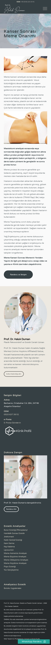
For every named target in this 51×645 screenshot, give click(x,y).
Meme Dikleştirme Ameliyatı (16, 560)
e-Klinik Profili (35, 639)
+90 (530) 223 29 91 (28, 2)
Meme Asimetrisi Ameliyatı (15, 553)
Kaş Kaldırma (9, 547)
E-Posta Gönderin (12, 423)
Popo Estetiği (10, 566)
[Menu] (43, 9)
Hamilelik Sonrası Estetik (14, 533)
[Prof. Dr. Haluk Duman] (21, 9)
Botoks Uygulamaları (12, 588)
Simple (26, 639)
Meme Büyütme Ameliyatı (15, 556)
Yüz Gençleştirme (11, 570)
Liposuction (9, 550)
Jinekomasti (9, 537)
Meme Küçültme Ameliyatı (15, 563)
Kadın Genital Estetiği (13, 540)
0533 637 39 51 (11, 414)
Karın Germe (9, 543)
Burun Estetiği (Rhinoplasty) (15, 530)
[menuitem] (43, 9)
